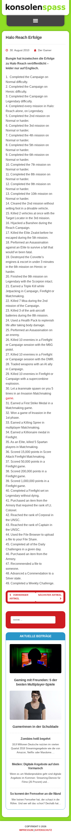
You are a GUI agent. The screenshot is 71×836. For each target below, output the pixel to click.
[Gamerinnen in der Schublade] (35, 717)
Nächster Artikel (50, 595)
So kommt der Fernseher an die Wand (35, 793)
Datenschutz (43, 830)
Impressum (26, 830)
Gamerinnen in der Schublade (35, 727)
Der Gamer (44, 50)
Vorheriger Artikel (18, 597)
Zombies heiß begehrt (35, 738)
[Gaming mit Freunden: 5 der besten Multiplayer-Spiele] (35, 670)
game (9, 398)
